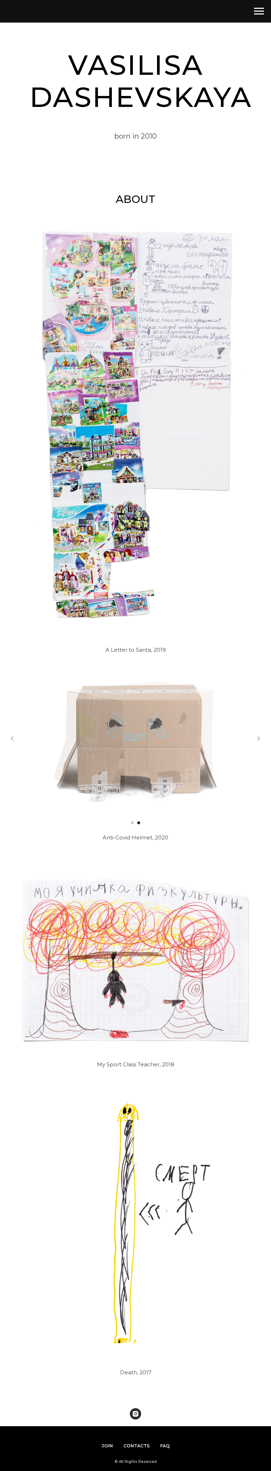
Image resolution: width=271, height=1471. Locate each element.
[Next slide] (258, 738)
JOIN (107, 1445)
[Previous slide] (12, 738)
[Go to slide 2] (138, 822)
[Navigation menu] (259, 11)
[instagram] (135, 1413)
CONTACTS (137, 1445)
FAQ (165, 1445)
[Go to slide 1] (132, 822)
